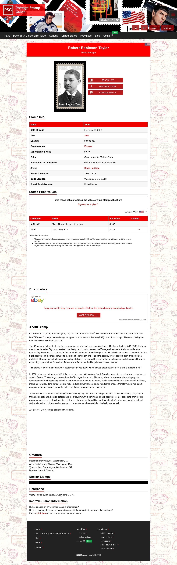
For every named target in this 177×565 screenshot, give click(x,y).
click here (42, 513)
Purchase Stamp (107, 86)
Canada (53, 35)
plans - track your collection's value (52, 533)
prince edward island (109, 544)
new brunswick (107, 548)
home (37, 528)
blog (37, 538)
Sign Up (167, 27)
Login (154, 27)
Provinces (86, 35)
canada (82, 533)
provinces (102, 528)
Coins (108, 34)
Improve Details (107, 92)
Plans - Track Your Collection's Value (25, 35)
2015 (86, 135)
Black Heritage (91, 167)
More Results (86, 315)
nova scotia (105, 541)
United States (69, 35)
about (37, 542)
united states (84, 537)
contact (38, 547)
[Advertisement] (88, 266)
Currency (128, 212)
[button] (139, 224)
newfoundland (106, 537)
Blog (97, 35)
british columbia (107, 533)
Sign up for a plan (87, 204)
